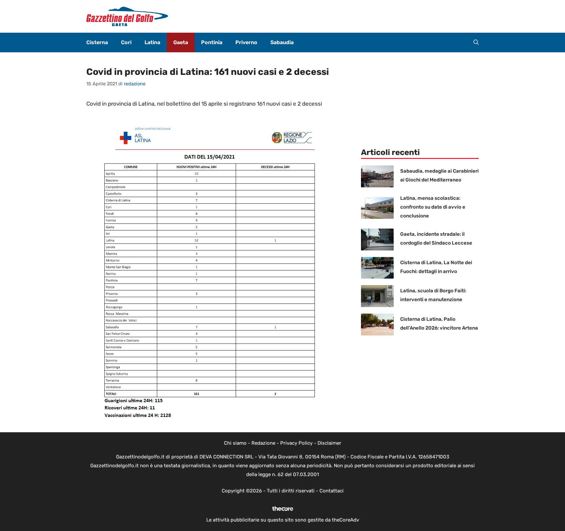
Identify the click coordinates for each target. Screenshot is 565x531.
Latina (152, 42)
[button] (476, 42)
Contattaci (331, 491)
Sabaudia (282, 42)
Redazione (263, 443)
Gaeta (180, 42)
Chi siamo (235, 443)
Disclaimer (329, 443)
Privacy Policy (296, 443)
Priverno (246, 42)
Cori (126, 42)
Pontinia (211, 42)
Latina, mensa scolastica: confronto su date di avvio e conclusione (432, 207)
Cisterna (97, 42)
